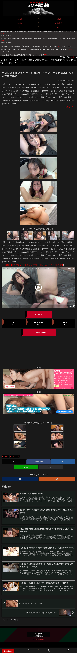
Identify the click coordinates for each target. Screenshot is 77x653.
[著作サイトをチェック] (20, 479)
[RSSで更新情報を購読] (57, 479)
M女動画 (6, 456)
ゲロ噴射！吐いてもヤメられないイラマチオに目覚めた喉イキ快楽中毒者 (33, 265)
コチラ (72, 57)
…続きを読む (70, 107)
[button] (51, 467)
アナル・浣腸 (15, 456)
